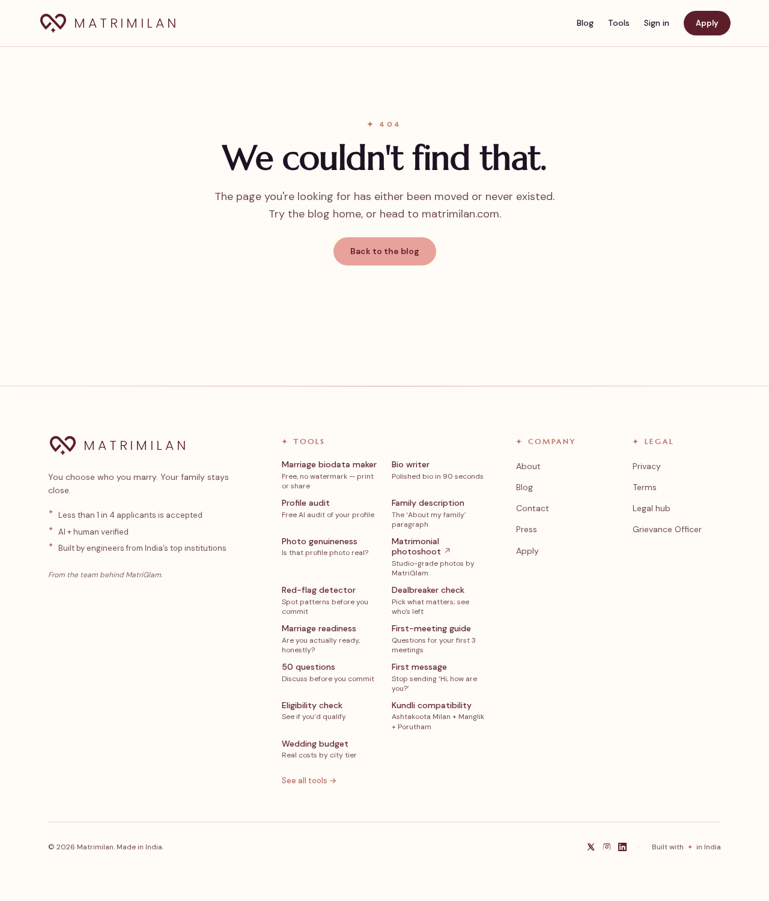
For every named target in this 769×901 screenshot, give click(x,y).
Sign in (656, 22)
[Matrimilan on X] (591, 847)
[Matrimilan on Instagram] (607, 847)
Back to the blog (384, 251)
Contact (532, 508)
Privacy (647, 466)
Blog (585, 22)
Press (526, 529)
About (528, 466)
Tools (619, 22)
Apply (707, 23)
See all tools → (309, 780)
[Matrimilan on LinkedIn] (622, 847)
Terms (645, 487)
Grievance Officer (667, 529)
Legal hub (651, 508)
